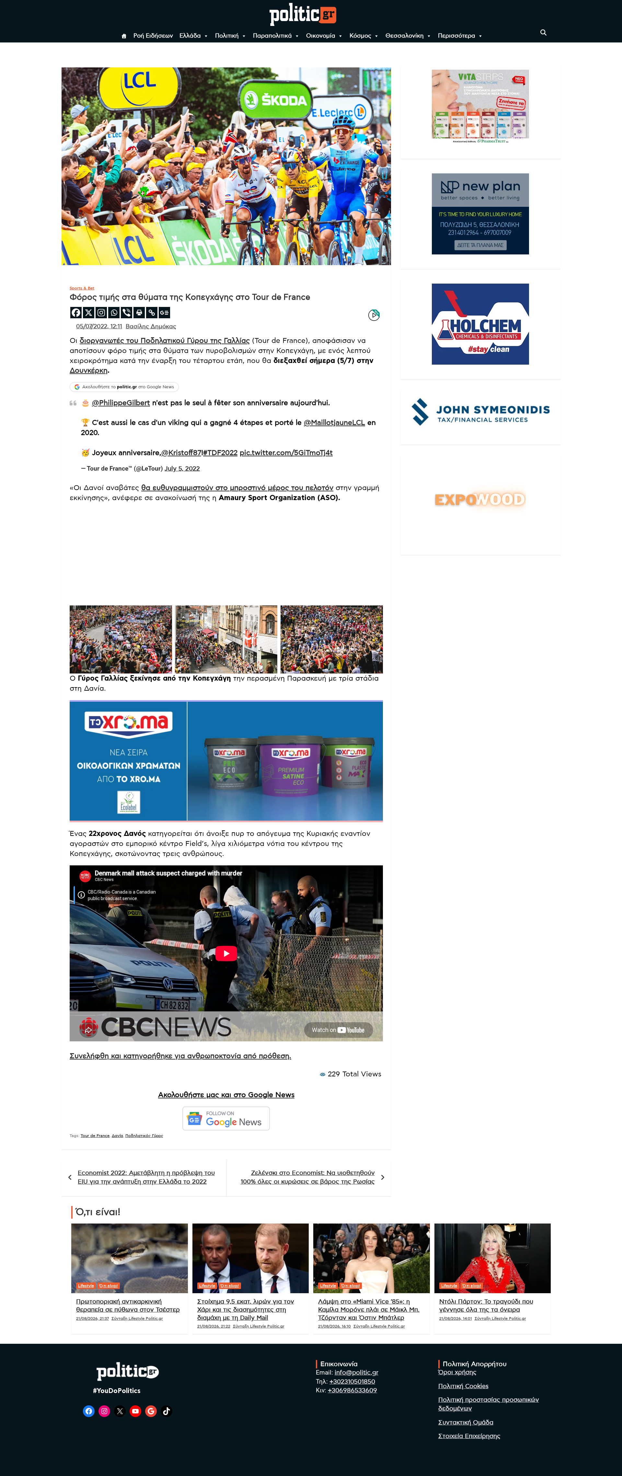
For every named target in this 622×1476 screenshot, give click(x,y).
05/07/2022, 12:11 (99, 327)
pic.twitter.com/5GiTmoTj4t (286, 452)
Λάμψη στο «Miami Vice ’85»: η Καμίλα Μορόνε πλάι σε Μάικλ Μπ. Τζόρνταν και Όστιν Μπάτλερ (369, 1310)
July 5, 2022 (182, 469)
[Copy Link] (151, 312)
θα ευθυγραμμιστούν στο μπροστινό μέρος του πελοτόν (237, 487)
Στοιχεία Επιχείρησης (469, 1436)
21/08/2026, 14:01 (455, 1318)
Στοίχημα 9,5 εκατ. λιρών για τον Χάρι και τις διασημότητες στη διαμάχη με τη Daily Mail (245, 1310)
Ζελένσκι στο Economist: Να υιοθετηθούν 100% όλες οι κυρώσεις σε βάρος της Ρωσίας (308, 1177)
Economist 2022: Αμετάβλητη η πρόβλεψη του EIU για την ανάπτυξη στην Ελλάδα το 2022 (146, 1177)
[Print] (139, 312)
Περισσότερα (456, 36)
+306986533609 (352, 1391)
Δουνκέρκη (89, 370)
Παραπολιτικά (272, 36)
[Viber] (126, 312)
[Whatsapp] (114, 312)
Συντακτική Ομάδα (465, 1423)
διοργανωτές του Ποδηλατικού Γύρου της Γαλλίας (165, 340)
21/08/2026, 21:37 (92, 1318)
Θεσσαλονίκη (405, 36)
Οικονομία (320, 36)
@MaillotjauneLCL (334, 422)
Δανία (117, 1136)
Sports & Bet (82, 288)
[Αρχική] (124, 35)
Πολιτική (227, 36)
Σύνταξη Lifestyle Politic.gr (137, 1318)
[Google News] (164, 312)
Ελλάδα (190, 36)
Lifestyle (86, 1286)
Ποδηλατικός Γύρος (144, 1136)
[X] (88, 312)
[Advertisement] (226, 555)
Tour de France (95, 1136)
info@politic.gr (356, 1373)
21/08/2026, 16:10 (334, 1326)
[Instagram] (101, 312)
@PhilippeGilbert (121, 402)
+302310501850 (352, 1382)
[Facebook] (76, 312)
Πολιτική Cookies (463, 1386)
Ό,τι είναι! (108, 1286)
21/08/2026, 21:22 (213, 1326)
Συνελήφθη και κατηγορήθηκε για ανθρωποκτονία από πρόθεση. (180, 1056)
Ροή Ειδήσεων (153, 36)
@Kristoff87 (181, 452)
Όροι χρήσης (457, 1372)
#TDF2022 (220, 452)
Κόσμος (360, 36)
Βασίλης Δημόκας (151, 327)
